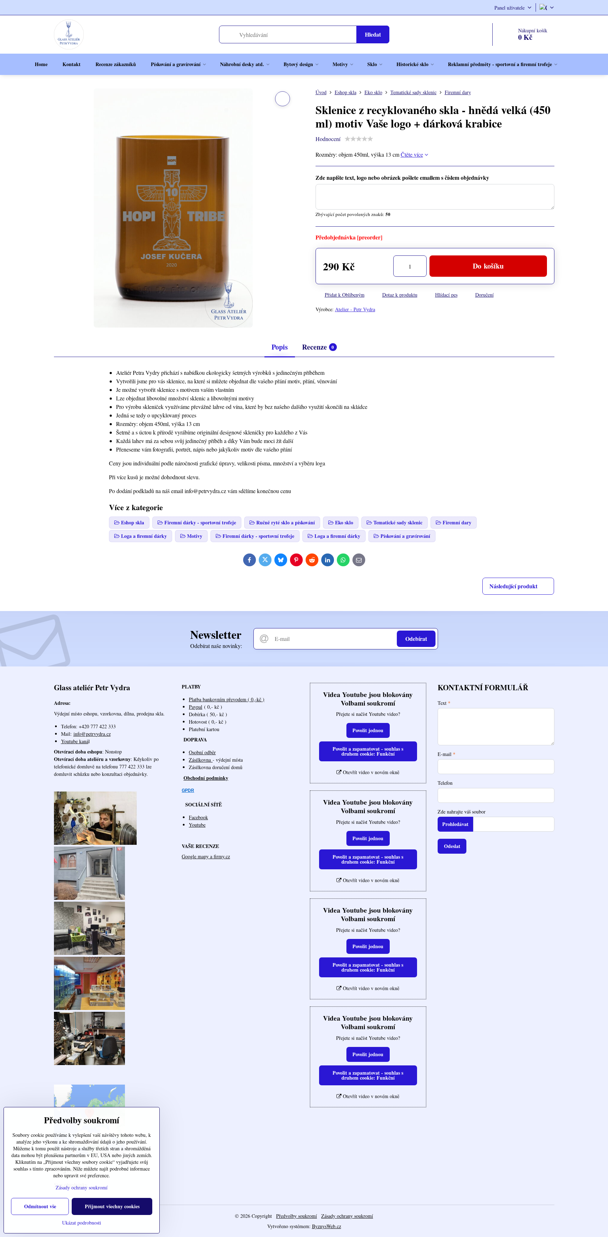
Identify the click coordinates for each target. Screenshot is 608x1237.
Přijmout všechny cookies (112, 1206)
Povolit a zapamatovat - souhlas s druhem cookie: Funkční (368, 751)
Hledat (373, 34)
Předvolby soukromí (296, 1215)
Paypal (195, 706)
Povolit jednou (367, 730)
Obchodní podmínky (206, 778)
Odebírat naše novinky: (216, 645)
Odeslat (452, 846)
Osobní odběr (202, 752)
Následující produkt (513, 586)
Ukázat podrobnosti (81, 1222)
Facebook (198, 817)
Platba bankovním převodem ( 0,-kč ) (226, 699)
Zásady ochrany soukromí (347, 1215)
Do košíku (488, 266)
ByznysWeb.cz (326, 1226)
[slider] (359, 139)
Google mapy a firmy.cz (206, 856)
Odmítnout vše (40, 1206)
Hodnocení (328, 138)
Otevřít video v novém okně (370, 772)
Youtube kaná (74, 741)
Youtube (197, 824)
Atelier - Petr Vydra (355, 309)
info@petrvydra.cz (92, 733)
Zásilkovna (201, 759)
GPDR (188, 790)
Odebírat (416, 638)
